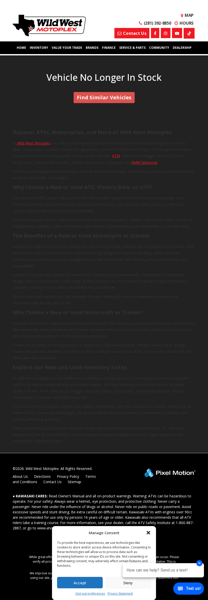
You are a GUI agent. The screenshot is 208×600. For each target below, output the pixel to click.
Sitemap (74, 481)
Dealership (182, 47)
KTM (116, 155)
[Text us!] (188, 589)
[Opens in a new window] (155, 33)
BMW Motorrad (144, 162)
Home (21, 47)
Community (159, 47)
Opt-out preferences (90, 593)
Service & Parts (132, 47)
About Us (20, 476)
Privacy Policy (68, 476)
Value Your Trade (67, 47)
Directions (42, 476)
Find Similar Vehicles (104, 97)
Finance (109, 47)
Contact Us (52, 481)
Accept (80, 582)
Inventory (39, 47)
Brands (92, 47)
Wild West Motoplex (33, 143)
